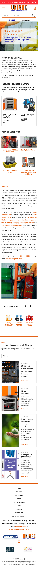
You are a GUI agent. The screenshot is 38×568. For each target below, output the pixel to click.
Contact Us (26, 20)
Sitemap (31, 564)
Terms (19, 506)
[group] (19, 36)
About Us (19, 492)
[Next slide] (22, 91)
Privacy (24, 564)
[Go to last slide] (19, 91)
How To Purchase (19, 502)
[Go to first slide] (35, 36)
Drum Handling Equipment (26, 220)
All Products (19, 513)
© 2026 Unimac (18, 559)
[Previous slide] (3, 36)
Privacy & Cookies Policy (12, 564)
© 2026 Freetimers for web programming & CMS (18, 562)
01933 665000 (25, 256)
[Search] (33, 15)
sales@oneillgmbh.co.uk (14, 259)
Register (19, 509)
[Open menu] (4, 8)
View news (6, 356)
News (3, 342)
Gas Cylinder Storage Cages (11, 225)
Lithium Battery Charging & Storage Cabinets (17, 223)
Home (19, 488)
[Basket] (34, 8)
